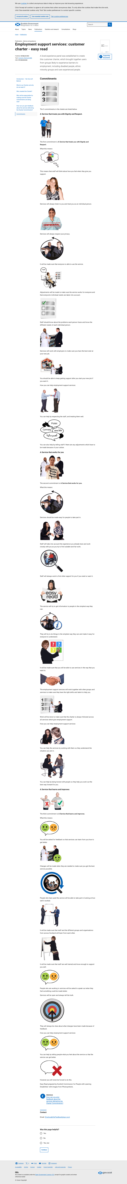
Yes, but (46, 1143)
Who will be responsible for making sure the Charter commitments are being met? (25, 99)
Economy (20, 58)
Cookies (39, 1167)
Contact (32, 1167)
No (44, 1138)
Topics (24, 29)
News (30, 29)
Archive (26, 1167)
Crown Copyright (48, 1167)
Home (16, 34)
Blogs (74, 29)
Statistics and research (52, 29)
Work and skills (28, 58)
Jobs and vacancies (60, 1167)
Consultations (66, 29)
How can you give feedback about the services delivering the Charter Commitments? (25, 108)
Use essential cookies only (40, 16)
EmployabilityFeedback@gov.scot (57, 1117)
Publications (38, 29)
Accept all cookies (22, 16)
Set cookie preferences (59, 16)
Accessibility (18, 1167)
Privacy (70, 1167)
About (17, 29)
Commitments (21, 114)
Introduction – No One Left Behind (25, 80)
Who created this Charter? (24, 91)
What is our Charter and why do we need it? (25, 86)
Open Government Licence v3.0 (44, 1174)
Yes (44, 1133)
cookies (24, 3)
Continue (44, 1150)
